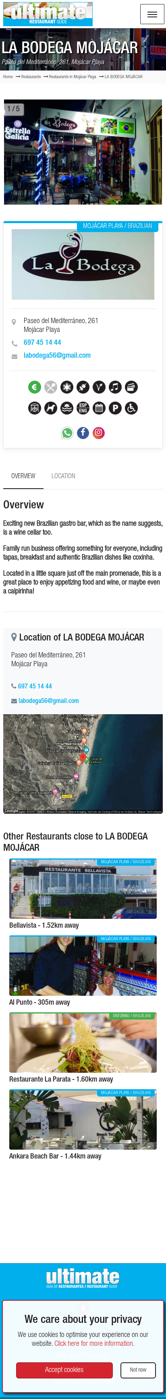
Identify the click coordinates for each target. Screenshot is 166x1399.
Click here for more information (93, 1344)
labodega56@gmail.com (57, 356)
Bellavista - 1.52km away (44, 926)
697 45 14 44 (42, 343)
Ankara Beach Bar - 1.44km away (55, 1157)
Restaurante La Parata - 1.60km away (61, 1080)
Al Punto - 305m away (39, 1003)
